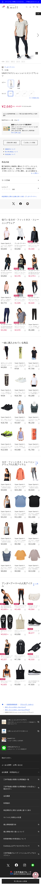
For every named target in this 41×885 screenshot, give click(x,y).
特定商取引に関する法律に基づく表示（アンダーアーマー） (19, 196)
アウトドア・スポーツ (26, 704)
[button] (20, 35)
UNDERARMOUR (12, 704)
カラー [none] (4, 82)
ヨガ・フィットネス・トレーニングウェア (17, 709)
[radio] (11, 84)
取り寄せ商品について (11, 151)
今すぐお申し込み (16, 132)
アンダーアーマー (9, 67)
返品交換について (10, 154)
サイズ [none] (4, 93)
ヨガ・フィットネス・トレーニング (15, 707)
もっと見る (34, 173)
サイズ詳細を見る (34, 98)
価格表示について (10, 149)
